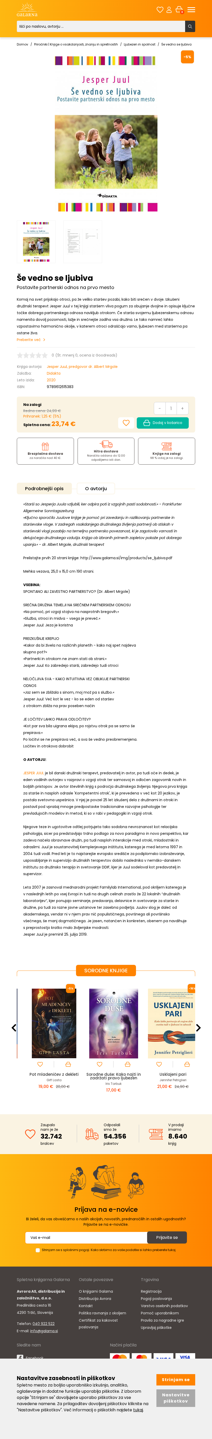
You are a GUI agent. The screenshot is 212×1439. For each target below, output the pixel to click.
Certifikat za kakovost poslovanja (98, 1324)
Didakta (53, 373)
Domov (22, 44)
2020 (51, 380)
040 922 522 (44, 1323)
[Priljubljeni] (160, 9)
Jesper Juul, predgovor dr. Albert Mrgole (82, 366)
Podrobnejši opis (44, 488)
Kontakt (86, 1305)
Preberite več (29, 339)
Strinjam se (176, 1380)
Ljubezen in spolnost (139, 44)
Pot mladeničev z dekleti (46, 1074)
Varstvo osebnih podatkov (164, 1305)
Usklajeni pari (165, 1074)
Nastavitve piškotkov (176, 1398)
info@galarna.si (44, 1331)
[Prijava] (169, 9)
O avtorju (96, 488)
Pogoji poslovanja (156, 1298)
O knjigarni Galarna (96, 1291)
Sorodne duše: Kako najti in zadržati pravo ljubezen (106, 1076)
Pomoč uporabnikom (160, 1313)
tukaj (138, 1410)
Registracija (151, 1291)
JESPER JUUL (33, 773)
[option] (36, 242)
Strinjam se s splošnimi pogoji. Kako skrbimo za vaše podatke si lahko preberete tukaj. (109, 1250)
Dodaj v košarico (167, 422)
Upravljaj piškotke (156, 1327)
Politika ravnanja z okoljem (102, 1313)
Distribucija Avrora (95, 1298)
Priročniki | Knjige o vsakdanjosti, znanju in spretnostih (76, 44)
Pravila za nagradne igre (162, 1320)
